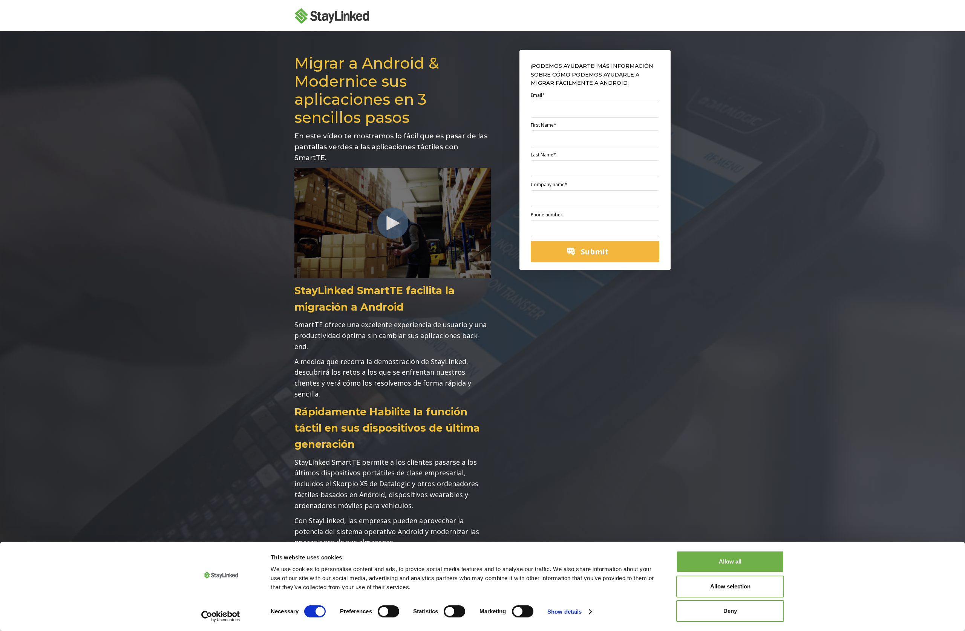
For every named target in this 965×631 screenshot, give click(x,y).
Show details (564, 611)
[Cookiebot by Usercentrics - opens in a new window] (221, 616)
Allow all (730, 561)
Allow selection (730, 586)
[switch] (388, 611)
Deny (730, 611)
